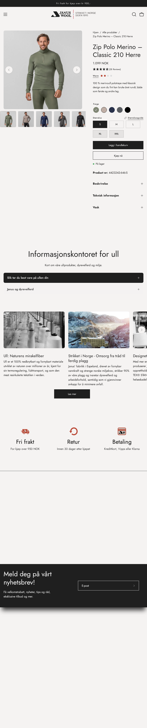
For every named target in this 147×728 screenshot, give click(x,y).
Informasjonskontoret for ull (98, 635)
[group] (73, 3)
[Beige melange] (104, 110)
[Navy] (112, 110)
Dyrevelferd (84, 668)
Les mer (72, 394)
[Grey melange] (120, 110)
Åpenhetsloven (86, 617)
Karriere (81, 611)
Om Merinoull (85, 644)
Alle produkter (109, 32)
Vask (96, 207)
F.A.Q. (8, 650)
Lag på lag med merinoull (92, 656)
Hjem (96, 32)
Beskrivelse (100, 184)
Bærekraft (83, 662)
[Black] (128, 110)
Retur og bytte (12, 644)
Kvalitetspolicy (85, 623)
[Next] (76, 69)
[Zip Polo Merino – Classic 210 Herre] (8, 119)
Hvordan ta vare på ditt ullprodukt (97, 650)
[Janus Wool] (73, 14)
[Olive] (96, 110)
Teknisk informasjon (106, 195)
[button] (133, 14)
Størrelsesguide (13, 656)
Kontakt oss (12, 635)
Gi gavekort (11, 662)
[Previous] (9, 69)
